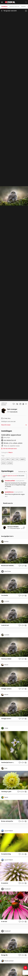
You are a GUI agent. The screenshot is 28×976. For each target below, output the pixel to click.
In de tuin (4, 921)
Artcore (6, 664)
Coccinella (4, 595)
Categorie (7, 452)
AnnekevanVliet (10, 480)
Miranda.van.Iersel (8, 960)
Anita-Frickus (6, 571)
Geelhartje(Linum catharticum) (7, 762)
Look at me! (5, 625)
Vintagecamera (6, 718)
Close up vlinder (6, 659)
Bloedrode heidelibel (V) (7, 565)
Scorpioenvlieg (6, 854)
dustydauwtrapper (14, 411)
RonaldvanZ (6, 889)
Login (4, 475)
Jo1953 (6, 728)
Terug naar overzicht (10, 10)
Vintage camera (6, 689)
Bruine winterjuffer (7, 821)
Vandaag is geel (6, 791)
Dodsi (5, 768)
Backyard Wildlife (13, 526)
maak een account (12, 475)
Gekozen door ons (14, 6)
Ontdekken (4, 6)
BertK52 (6, 541)
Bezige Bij (4, 955)
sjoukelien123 (9, 492)
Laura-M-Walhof (8, 830)
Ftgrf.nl (6, 797)
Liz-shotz (6, 601)
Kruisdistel (4, 883)
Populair (23, 6)
